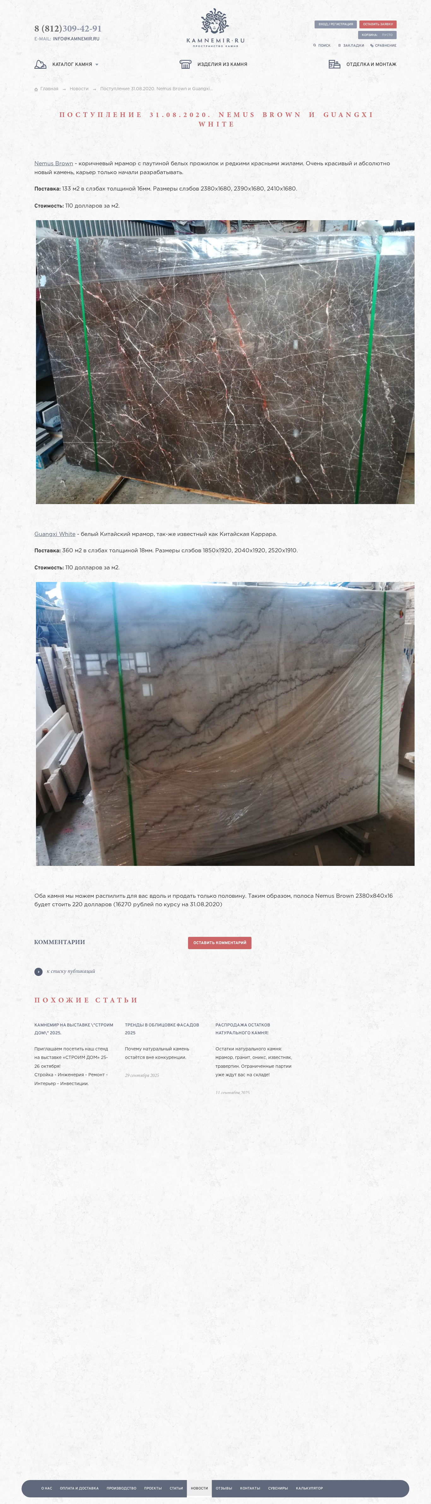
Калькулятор (309, 1488)
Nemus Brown (53, 163)
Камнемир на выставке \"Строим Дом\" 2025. (73, 1029)
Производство (121, 1488)
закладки (353, 46)
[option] (79, 1057)
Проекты (153, 1488)
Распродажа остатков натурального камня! (243, 1029)
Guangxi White (54, 534)
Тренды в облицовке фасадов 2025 (162, 1029)
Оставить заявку (378, 24)
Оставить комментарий (219, 943)
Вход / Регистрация (336, 24)
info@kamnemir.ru (76, 39)
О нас (46, 1488)
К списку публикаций (71, 971)
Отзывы (224, 1488)
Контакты (250, 1488)
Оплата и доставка (79, 1488)
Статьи (176, 1488)
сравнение (386, 46)
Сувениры (278, 1488)
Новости (199, 1488)
